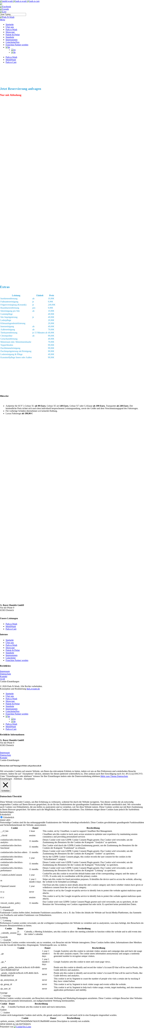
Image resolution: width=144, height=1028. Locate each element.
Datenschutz (5, 674)
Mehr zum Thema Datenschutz (114, 776)
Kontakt (3, 676)
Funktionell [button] (5, 907)
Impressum (5, 671)
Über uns (10, 642)
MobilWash (11, 626)
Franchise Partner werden (17, 660)
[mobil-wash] (6, 1)
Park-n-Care (11, 629)
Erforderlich (8, 817)
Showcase (10, 647)
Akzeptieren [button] (29, 779)
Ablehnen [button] (18, 779)
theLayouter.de (33, 689)
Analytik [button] (4, 937)
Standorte (10, 653)
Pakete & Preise (13, 650)
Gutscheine (11, 658)
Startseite (10, 640)
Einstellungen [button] (6, 779)
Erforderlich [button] (5, 814)
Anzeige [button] (3, 993)
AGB (2, 679)
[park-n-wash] (20, 1)
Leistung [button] (4, 917)
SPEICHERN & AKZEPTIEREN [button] (15, 1024)
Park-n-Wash (11, 624)
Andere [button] (3, 1010)
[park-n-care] (33, 1)
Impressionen (11, 655)
